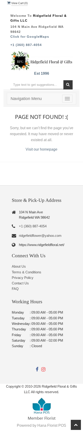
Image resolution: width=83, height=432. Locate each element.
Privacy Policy (22, 278)
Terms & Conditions (26, 272)
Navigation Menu (26, 98)
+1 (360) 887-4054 (26, 45)
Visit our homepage (41, 149)
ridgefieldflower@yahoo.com (40, 235)
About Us (19, 266)
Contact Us (20, 283)
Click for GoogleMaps (29, 36)
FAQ (15, 289)
